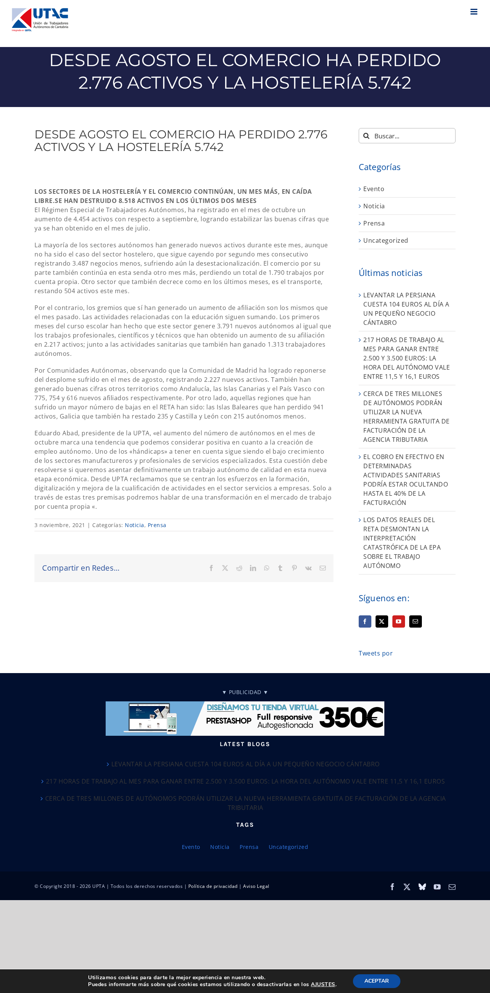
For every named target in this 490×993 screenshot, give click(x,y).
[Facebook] (365, 621)
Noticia (134, 525)
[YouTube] (398, 621)
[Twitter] (382, 621)
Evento (373, 189)
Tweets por (376, 653)
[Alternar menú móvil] (474, 12)
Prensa (157, 525)
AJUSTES (323, 984)
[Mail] (415, 621)
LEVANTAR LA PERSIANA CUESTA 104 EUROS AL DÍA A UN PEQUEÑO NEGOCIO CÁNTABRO (245, 764)
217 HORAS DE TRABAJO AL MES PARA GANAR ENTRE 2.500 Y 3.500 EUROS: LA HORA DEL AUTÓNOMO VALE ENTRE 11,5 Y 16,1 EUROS (406, 358)
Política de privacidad (213, 886)
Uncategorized (385, 240)
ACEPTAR (376, 981)
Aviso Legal (256, 886)
